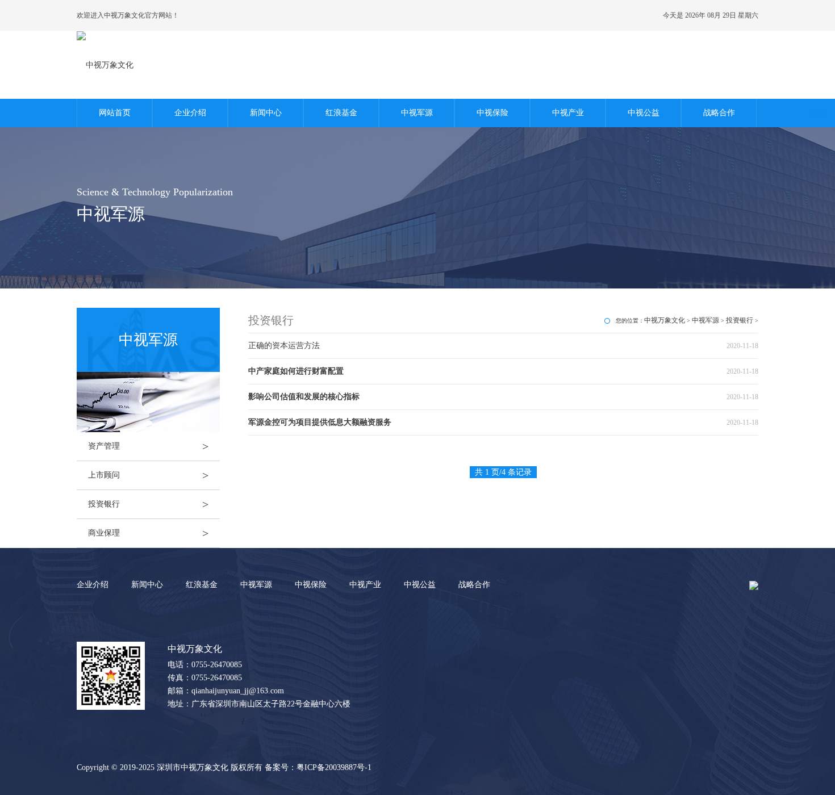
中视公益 (643, 112)
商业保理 (148, 533)
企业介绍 (190, 112)
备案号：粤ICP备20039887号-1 (318, 767)
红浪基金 (341, 112)
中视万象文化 (664, 320)
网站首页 (115, 112)
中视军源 (417, 112)
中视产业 (568, 112)
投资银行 (148, 504)
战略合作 (719, 112)
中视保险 (492, 112)
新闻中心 (266, 112)
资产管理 (148, 446)
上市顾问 (148, 475)
